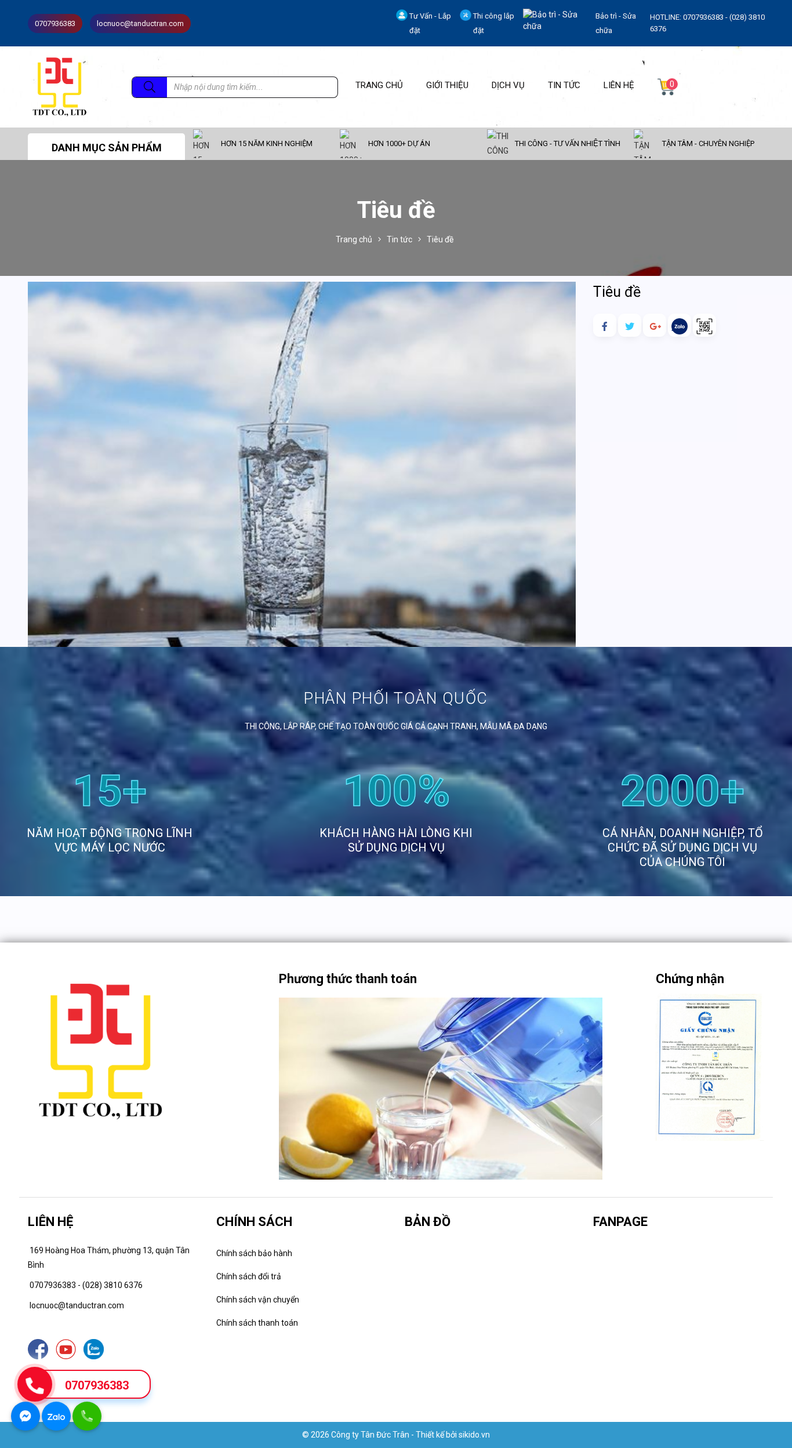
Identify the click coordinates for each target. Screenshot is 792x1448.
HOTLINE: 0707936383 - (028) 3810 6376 (707, 23)
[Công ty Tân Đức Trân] (59, 86)
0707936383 (97, 1385)
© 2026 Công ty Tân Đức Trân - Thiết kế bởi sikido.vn (396, 1434)
